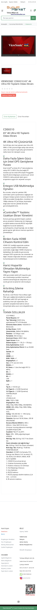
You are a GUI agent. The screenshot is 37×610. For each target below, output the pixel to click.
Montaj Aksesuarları (7, 544)
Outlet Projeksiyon (7, 547)
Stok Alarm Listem (7, 566)
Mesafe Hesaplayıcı (26, 550)
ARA (33, 18)
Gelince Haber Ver (8, 95)
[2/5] (3, 89)
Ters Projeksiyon (6, 542)
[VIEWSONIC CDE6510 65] (18, 46)
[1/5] (2, 89)
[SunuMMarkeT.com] (16, 10)
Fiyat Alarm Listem (7, 571)
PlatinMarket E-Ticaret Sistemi (13, 608)
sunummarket (26, 578)
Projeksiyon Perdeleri (8, 539)
